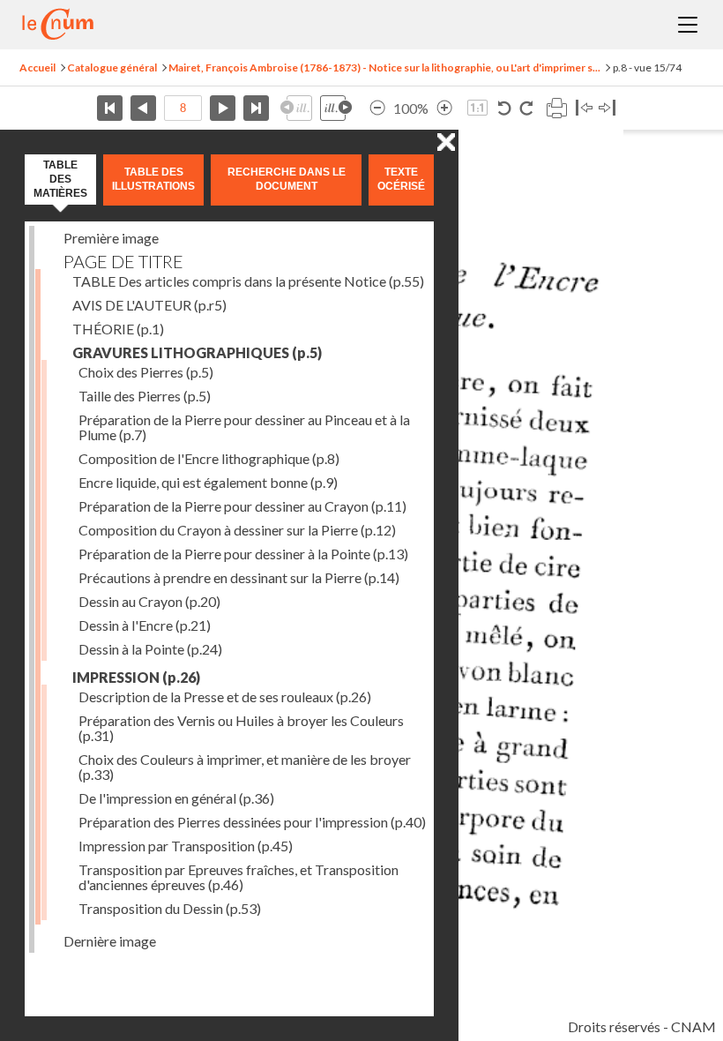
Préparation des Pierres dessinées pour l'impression (252, 821)
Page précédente (143, 108)
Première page (110, 108)
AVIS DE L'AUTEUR (149, 304)
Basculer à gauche (584, 108)
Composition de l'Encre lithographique (208, 458)
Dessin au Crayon (149, 601)
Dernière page (256, 108)
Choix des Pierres (145, 371)
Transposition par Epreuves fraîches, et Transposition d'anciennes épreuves (238, 877)
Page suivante (222, 108)
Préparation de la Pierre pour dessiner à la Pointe (243, 553)
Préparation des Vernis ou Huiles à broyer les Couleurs (241, 728)
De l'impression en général (176, 798)
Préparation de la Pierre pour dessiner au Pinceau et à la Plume (244, 427)
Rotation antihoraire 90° (504, 108)
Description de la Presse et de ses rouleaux (224, 696)
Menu (688, 25)
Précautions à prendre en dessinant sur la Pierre (238, 577)
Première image (111, 237)
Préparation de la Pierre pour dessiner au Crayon (242, 506)
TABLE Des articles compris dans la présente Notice (248, 281)
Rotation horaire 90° (526, 108)
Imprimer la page (556, 108)
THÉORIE (118, 328)
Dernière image (109, 940)
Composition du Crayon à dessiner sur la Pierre (237, 529)
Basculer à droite (607, 108)
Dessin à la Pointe (150, 648)
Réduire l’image (377, 108)
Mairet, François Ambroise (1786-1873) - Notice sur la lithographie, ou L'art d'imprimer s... (384, 67)
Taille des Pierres (144, 395)
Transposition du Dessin (169, 908)
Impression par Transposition (185, 845)
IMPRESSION (136, 677)
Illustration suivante (336, 108)
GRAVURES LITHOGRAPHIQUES (197, 352)
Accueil (37, 67)
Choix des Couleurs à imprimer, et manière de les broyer (244, 767)
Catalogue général (112, 67)
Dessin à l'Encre (144, 625)
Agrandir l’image (444, 108)
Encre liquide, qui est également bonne (208, 482)
